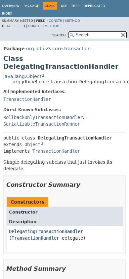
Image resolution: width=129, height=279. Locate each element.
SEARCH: (59, 35)
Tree (75, 6)
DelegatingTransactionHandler (46, 231)
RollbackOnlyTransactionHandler (43, 117)
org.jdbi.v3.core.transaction (58, 48)
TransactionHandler (27, 99)
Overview (11, 6)
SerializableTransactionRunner (41, 124)
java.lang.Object (22, 76)
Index (7, 13)
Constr (55, 20)
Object (32, 144)
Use (64, 6)
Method (72, 20)
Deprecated (94, 6)
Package (31, 6)
